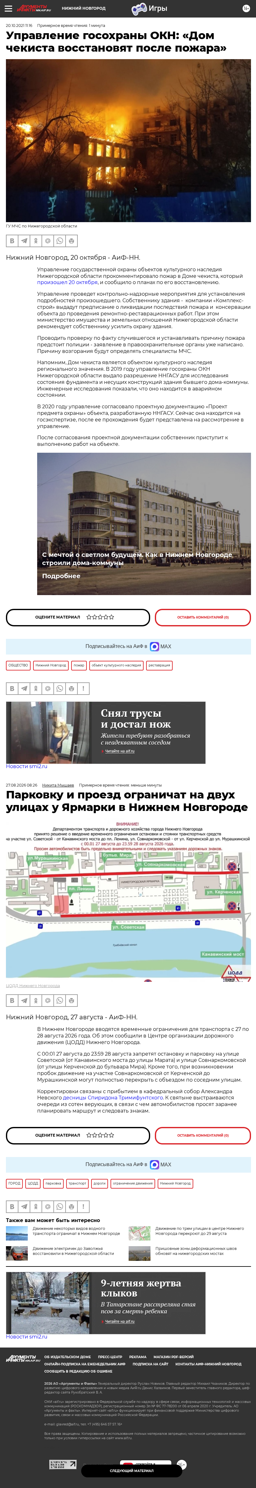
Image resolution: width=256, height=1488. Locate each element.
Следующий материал (132, 1471)
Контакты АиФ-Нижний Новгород (208, 1364)
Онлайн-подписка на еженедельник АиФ (85, 1364)
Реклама (137, 1357)
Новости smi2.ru (26, 766)
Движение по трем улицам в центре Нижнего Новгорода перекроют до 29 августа (199, 1231)
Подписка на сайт (150, 1364)
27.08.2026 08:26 (21, 785)
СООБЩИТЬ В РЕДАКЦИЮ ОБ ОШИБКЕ (78, 1371)
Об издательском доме (67, 1357)
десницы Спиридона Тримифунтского (113, 1098)
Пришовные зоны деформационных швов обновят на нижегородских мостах (196, 1251)
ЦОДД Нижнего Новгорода (33, 985)
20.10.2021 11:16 (19, 25)
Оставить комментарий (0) (203, 617)
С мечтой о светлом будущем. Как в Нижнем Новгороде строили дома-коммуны (137, 559)
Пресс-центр (110, 1357)
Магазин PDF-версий (174, 1357)
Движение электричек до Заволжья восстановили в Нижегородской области (73, 1251)
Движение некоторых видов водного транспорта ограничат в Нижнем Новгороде (76, 1231)
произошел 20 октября (67, 282)
